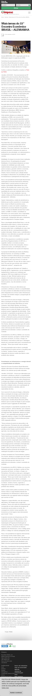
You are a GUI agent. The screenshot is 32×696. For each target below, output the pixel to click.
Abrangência (4, 672)
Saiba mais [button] (5, 688)
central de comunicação (19, 672)
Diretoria (3, 668)
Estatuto (3, 670)
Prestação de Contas (6, 676)
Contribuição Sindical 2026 (7, 673)
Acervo (3, 675)
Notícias (6, 17)
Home (2, 17)
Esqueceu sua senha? (29, 5)
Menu (29, 12)
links (16, 674)
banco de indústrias (21, 666)
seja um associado (21, 667)
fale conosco (19, 676)
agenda (17, 669)
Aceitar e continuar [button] (16, 692)
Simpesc (10, 12)
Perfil (2, 667)
